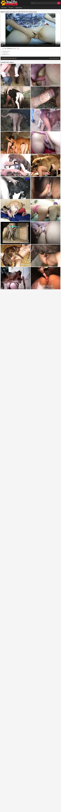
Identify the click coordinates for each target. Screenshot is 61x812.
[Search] (58, 3)
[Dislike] (18, 48)
